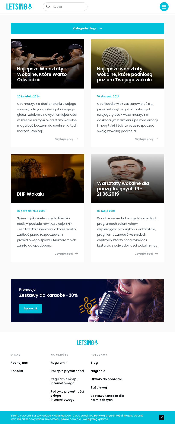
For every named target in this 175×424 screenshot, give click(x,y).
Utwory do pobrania (106, 379)
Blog (94, 362)
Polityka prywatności (67, 371)
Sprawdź (30, 308)
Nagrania (98, 371)
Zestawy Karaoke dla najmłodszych (107, 398)
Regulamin (59, 362)
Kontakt (17, 371)
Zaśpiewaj (99, 387)
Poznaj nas (19, 362)
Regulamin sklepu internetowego (64, 381)
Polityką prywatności (108, 415)
